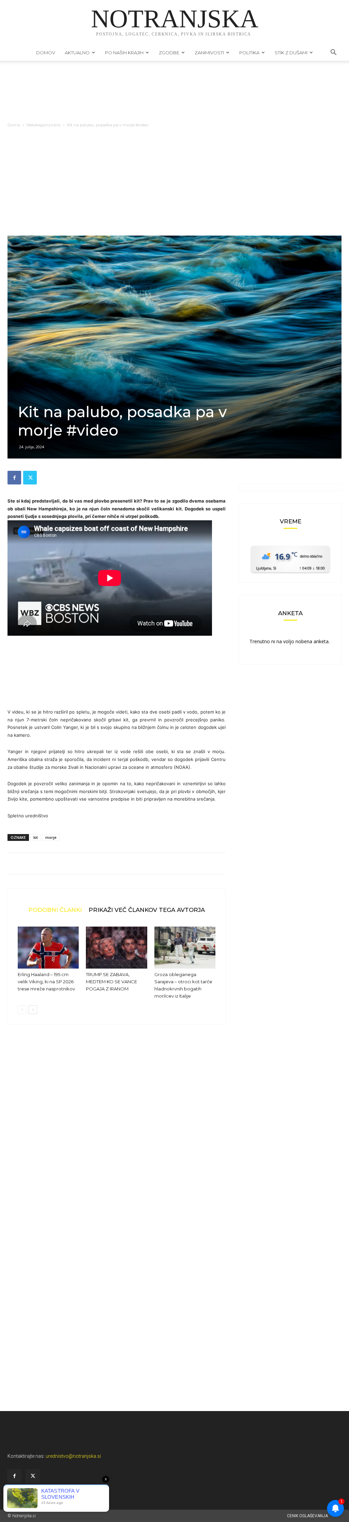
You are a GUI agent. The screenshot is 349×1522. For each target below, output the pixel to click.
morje (51, 837)
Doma (13, 124)
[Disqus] (116, 1133)
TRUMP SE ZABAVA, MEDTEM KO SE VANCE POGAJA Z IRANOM (111, 981)
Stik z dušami (291, 52)
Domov (45, 52)
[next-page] (33, 1009)
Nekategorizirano (44, 124)
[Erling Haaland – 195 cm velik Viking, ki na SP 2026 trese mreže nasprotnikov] (48, 948)
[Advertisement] (174, 184)
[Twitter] (30, 477)
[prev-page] (22, 1009)
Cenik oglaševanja (307, 1515)
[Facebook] (14, 477)
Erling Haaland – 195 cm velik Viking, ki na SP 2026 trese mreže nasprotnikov (46, 981)
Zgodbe (169, 52)
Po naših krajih (124, 52)
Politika (249, 52)
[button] (333, 53)
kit (35, 837)
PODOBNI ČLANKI (55, 909)
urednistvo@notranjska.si (73, 1456)
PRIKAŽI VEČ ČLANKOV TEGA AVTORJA (147, 909)
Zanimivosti (209, 52)
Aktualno (77, 52)
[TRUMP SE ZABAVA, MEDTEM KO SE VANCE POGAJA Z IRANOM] (116, 948)
